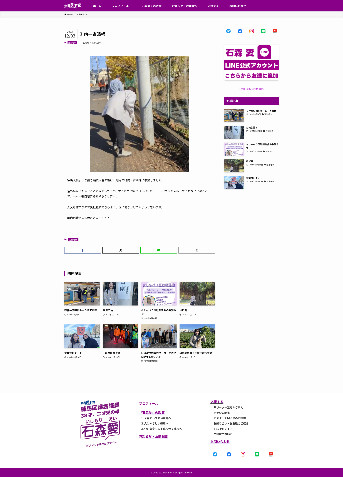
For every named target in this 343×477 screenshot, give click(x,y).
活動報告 (72, 42)
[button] (82, 250)
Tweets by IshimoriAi (251, 88)
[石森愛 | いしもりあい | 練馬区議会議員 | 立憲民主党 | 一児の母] (72, 6)
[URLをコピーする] (196, 250)
